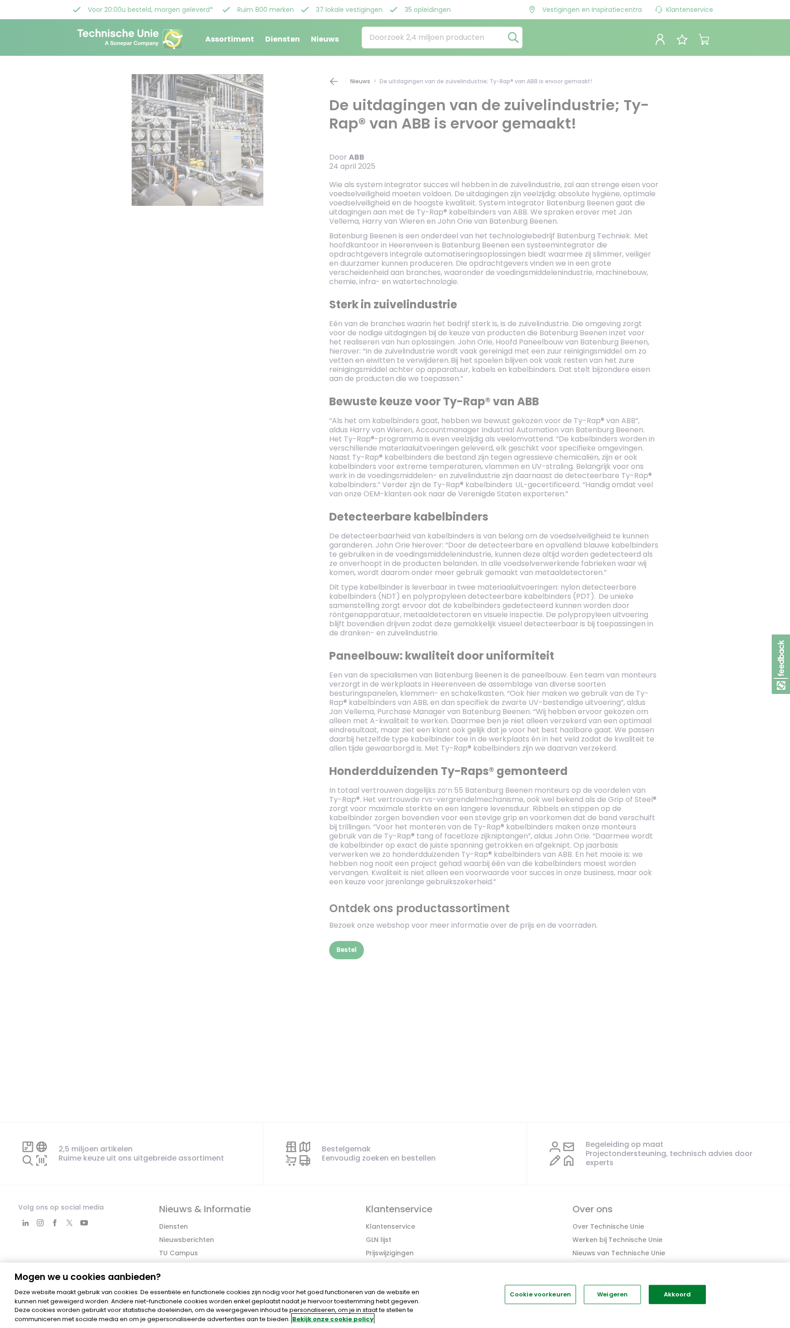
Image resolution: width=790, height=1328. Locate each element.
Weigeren (612, 1294)
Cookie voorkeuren (540, 1294)
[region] (395, 1295)
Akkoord (677, 1294)
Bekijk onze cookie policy (333, 1318)
